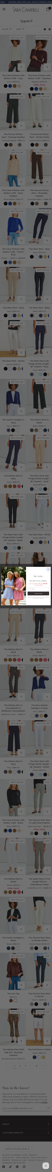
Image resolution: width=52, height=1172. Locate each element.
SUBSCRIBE (38, 593)
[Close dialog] (48, 569)
